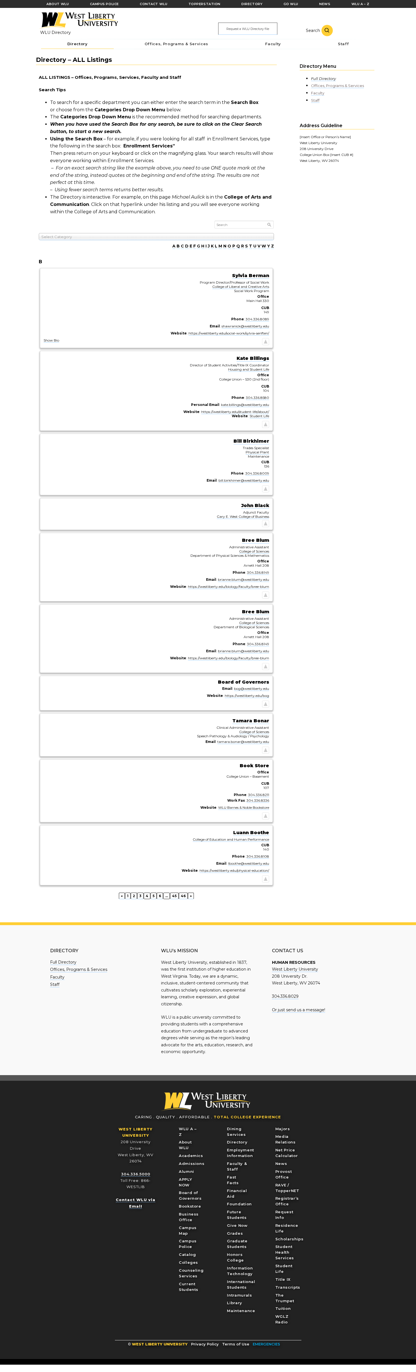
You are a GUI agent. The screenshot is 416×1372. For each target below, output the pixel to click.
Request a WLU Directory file (247, 29)
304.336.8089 (257, 319)
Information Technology (240, 1271)
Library (234, 1303)
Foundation (239, 1204)
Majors (282, 1129)
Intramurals (239, 1295)
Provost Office (283, 1174)
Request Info (284, 1215)
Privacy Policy (205, 1344)
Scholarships (289, 1239)
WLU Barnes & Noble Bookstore (243, 807)
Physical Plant (257, 452)
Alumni (186, 1171)
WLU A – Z (188, 1132)
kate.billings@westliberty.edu (245, 405)
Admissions (192, 1163)
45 (175, 895)
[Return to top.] (265, 342)
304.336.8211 (258, 795)
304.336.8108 (257, 856)
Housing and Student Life (248, 369)
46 (184, 895)
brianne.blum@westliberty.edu (243, 579)
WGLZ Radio (282, 1319)
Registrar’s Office (287, 1201)
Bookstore (190, 1206)
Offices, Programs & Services (337, 85)
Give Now (237, 1225)
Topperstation (204, 4)
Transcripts (287, 1287)
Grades (235, 1233)
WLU (206, 1101)
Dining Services (236, 1132)
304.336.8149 (258, 572)
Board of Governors (190, 1195)
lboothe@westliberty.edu (248, 863)
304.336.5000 (135, 1174)
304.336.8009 (257, 473)
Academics (191, 1155)
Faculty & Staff (237, 1166)
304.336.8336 (257, 800)
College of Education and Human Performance (231, 839)
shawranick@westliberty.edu (245, 326)
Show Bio (51, 340)
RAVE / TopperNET (287, 1188)
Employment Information (240, 1153)
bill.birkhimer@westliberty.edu (243, 480)
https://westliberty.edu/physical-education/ (234, 870)
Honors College (235, 1257)
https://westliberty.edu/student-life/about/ (235, 412)
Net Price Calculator (286, 1153)
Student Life (259, 416)
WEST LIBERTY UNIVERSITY (160, 1344)
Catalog (187, 1254)
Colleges (188, 1262)
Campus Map (188, 1230)
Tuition (283, 1308)
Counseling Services (191, 1273)
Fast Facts (233, 1180)
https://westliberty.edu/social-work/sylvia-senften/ (228, 333)
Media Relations (285, 1139)
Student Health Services (284, 1252)
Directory (237, 1142)
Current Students (188, 1287)
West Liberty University (78, 20)
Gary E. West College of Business (243, 516)
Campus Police (188, 1244)
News (281, 1163)
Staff (315, 100)
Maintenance (241, 1310)
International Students (241, 1284)
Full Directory (323, 78)
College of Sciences (254, 551)
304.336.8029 (285, 996)
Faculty (317, 93)
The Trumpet (284, 1298)
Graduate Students (237, 1244)
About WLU (185, 1145)
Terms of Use (235, 1344)
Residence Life (286, 1228)
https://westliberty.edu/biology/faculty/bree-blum (228, 586)
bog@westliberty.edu (251, 688)
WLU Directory (55, 32)
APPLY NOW (185, 1182)
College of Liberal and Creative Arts (240, 286)
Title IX (283, 1279)
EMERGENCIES (266, 1344)
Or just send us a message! (298, 1009)
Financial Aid (237, 1193)
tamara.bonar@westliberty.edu (243, 742)
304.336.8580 (257, 397)
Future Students (236, 1215)
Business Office (189, 1217)
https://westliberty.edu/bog (247, 695)
